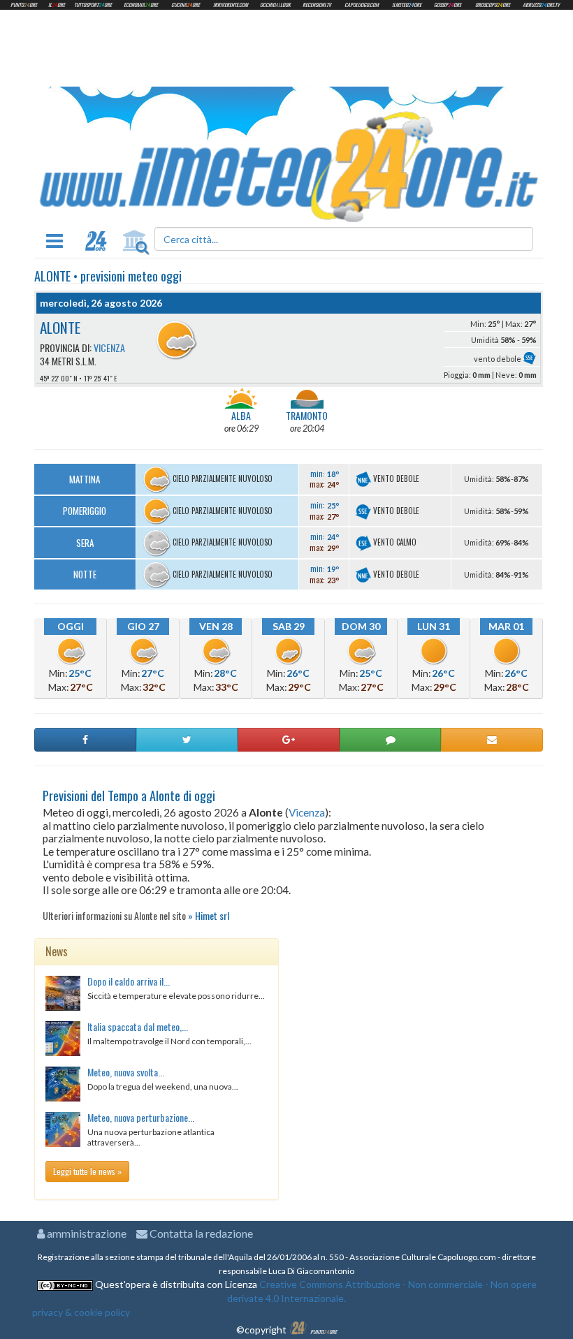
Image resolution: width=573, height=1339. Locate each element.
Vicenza (109, 347)
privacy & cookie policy (81, 1312)
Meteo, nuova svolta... (125, 1071)
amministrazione (85, 1233)
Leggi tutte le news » (87, 1171)
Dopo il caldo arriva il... (128, 981)
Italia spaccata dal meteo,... (137, 1026)
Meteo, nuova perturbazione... (140, 1117)
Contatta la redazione (200, 1233)
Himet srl (212, 915)
